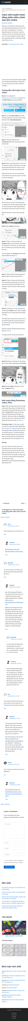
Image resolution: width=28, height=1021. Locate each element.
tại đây (22, 438)
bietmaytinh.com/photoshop (11, 428)
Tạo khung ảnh (12, 44)
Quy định (14, 1016)
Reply (5, 534)
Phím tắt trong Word (14, 985)
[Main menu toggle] (25, 2)
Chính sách (14, 1014)
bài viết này (8, 330)
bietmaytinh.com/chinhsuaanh (10, 98)
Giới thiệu (14, 1013)
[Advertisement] (14, 62)
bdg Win (4, 971)
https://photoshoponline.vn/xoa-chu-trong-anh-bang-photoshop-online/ (13, 793)
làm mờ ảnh (20, 44)
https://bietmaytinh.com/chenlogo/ (14, 551)
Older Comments (5, 517)
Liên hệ (14, 1018)
